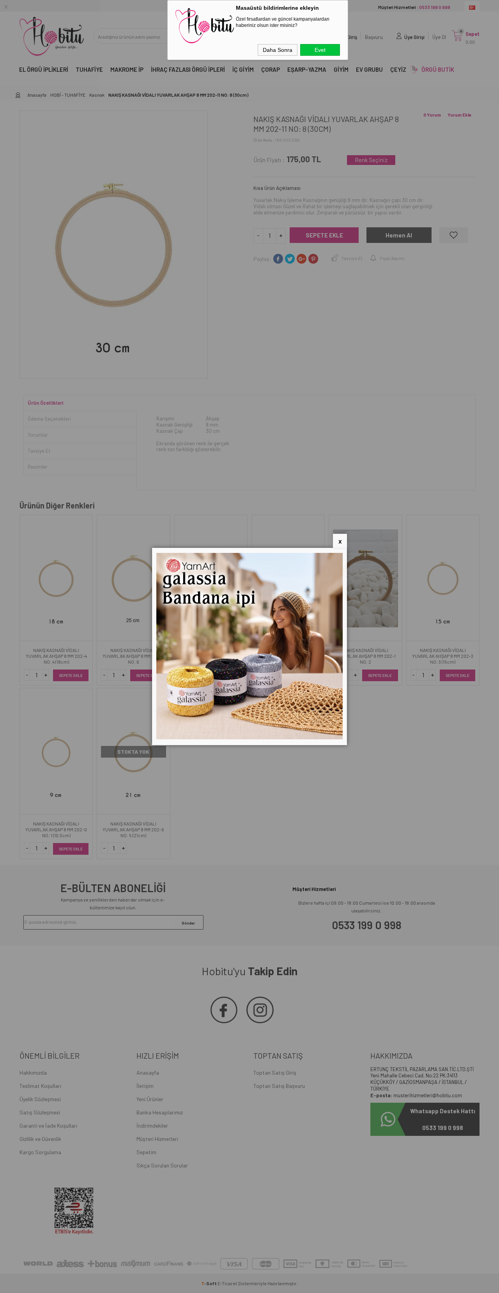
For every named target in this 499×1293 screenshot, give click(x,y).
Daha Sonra (277, 50)
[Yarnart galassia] (249, 737)
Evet (320, 50)
